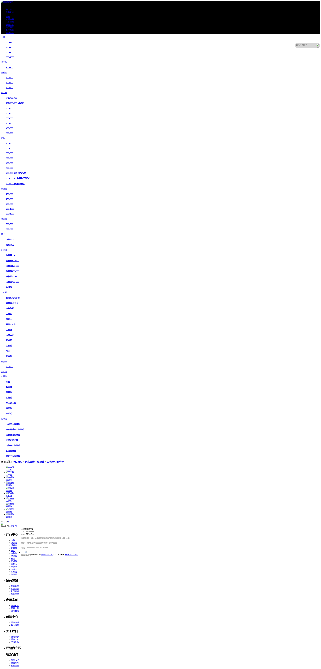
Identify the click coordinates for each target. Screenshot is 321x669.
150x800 (9, 194)
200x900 (9, 204)
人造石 (9, 330)
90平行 (9, 475)
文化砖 (9, 345)
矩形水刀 (10, 245)
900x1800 (10, 57)
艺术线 (4, 250)
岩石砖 (9, 408)
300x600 (9, 133)
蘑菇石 (9, 319)
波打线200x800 (12, 276)
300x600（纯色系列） (15, 184)
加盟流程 (15, 591)
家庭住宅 (15, 606)
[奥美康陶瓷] (7, 2)
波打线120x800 (12, 266)
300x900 (9, 158)
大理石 (4, 372)
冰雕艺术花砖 (12, 440)
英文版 (9, 9)
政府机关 (15, 611)
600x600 (9, 83)
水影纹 (9, 501)
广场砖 (4, 376)
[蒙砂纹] (10, 514)
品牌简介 (15, 637)
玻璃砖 (4, 419)
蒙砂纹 (9, 517)
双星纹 (9, 506)
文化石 (4, 292)
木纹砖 (4, 189)
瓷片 (3, 138)
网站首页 (17, 461)
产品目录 (30, 461)
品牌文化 (15, 639)
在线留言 (15, 665)
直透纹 (9, 480)
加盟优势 (15, 586)
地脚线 (9, 287)
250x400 (9, 143)
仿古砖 (4, 93)
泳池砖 (9, 413)
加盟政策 (15, 589)
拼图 (3, 234)
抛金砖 (4, 219)
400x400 (9, 78)
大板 (3, 37)
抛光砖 (4, 62)
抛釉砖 (4, 72)
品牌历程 (15, 642)
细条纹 (9, 496)
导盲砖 (9, 392)
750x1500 (10, 47)
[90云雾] (10, 467)
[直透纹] (10, 477)
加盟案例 (15, 594)
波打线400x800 (12, 282)
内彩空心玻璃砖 (13, 445)
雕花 (8, 351)
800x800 (9, 67)
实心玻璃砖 (11, 451)
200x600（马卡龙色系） (16, 173)
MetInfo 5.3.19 (47, 554)
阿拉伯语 (10, 12)
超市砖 (9, 387)
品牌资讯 (15, 622)
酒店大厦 (15, 608)
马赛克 (4, 361)
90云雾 (9, 469)
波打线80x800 (12, 255)
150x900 (9, 199)
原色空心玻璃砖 (13, 456)
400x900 (9, 168)
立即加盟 (13, 526)
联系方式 (15, 660)
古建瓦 (9, 314)
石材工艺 (10, 335)
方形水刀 (10, 239)
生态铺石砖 (11, 403)
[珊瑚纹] (10, 509)
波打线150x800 (12, 271)
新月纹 (9, 485)
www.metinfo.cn (71, 554)
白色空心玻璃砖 (13, 424)
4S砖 (8, 382)
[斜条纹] (10, 488)
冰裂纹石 (10, 308)
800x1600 (10, 52)
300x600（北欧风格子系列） (18, 178)
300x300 (9, 113)
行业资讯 (15, 625)
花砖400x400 (11, 98)
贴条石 (9, 340)
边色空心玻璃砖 (13, 435)
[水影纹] (10, 498)
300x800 (9, 153)
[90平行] (10, 472)
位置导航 (15, 663)
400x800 (9, 128)
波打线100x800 (12, 261)
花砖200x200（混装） (15, 103)
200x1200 (10, 214)
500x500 (9, 224)
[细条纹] (10, 493)
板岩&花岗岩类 (13, 298)
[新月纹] (10, 483)
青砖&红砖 (11, 324)
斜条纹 (9, 491)
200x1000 (10, 209)
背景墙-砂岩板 (12, 303)
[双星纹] (10, 504)
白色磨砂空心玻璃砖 (15, 429)
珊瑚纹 (9, 512)
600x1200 (10, 42)
